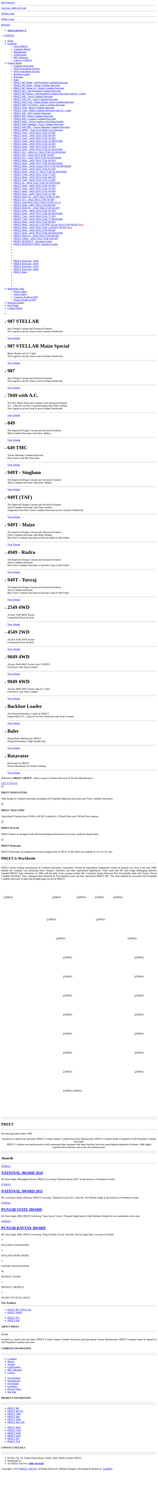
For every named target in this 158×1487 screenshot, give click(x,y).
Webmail (5, 25)
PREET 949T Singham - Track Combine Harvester (39, 124)
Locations (12, 1386)
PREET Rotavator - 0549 (26, 261)
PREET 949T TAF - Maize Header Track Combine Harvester (44, 102)
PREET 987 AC (15, 1411)
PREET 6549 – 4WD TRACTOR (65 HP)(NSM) (38, 213)
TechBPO (107, 1468)
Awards (11, 1364)
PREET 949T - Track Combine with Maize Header (39, 121)
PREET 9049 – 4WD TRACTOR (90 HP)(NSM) (38, 233)
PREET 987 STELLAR (19, 1309)
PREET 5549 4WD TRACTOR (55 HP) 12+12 (37, 202)
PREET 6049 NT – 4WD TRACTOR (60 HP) (37, 208)
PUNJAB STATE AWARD (21, 1209)
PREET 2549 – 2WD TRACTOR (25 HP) (35, 132)
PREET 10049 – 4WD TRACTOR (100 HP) (36, 238)
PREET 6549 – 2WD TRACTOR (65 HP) (35, 169)
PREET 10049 (14, 1312)
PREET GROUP (28, 1468)
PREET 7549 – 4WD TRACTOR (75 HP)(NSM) (38, 219)
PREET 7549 (14, 1430)
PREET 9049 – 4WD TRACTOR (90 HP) (35, 230)
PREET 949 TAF (16, 1422)
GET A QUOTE (9, 783)
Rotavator (18, 77)
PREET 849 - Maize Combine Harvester (33, 116)
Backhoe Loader (22, 74)
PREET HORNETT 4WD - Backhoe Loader (36, 244)
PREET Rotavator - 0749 (26, 266)
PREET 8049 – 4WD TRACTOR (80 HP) (35, 222)
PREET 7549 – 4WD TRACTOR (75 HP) (35, 216)
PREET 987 (13, 1408)
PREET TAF (13, 1441)
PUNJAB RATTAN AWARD (23, 1228)
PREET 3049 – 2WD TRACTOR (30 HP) (35, 135)
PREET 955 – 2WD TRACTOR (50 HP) (34, 155)
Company (12, 43)
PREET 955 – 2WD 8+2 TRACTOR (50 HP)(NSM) (40, 152)
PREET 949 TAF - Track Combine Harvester (36, 99)
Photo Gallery (20, 291)
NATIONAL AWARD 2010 (22, 1173)
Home (10, 40)
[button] (82, 30)
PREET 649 (13, 1320)
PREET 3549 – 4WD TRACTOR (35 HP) (35, 188)
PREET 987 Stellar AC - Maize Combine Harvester (39, 88)
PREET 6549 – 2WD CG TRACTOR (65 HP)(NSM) (40, 171)
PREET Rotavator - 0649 (26, 263)
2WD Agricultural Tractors (27, 68)
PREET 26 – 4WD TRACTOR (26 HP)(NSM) (37, 183)
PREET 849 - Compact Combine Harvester (35, 118)
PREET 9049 (14, 1427)
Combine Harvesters (23, 66)
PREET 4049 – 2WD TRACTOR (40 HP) (35, 144)
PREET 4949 (14, 1419)
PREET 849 (13, 1416)
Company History (22, 49)
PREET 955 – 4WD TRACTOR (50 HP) (34, 199)
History (11, 1361)
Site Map (11, 1392)
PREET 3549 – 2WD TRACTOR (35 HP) (35, 138)
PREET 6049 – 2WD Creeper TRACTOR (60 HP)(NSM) (42, 166)
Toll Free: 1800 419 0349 (13, 8)
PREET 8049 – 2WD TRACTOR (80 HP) (35, 177)
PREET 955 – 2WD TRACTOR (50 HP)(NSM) (37, 157)
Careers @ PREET (23, 60)
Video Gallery (20, 294)
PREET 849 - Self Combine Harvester (32, 113)
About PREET (21, 46)
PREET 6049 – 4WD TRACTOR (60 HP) (35, 205)
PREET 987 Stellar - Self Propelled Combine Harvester (41, 82)
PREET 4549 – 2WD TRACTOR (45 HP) (35, 146)
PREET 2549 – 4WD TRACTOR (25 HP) (35, 180)
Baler (16, 79)
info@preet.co (8, 2)
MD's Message (21, 57)
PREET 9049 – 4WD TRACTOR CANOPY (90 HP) (43, 227)
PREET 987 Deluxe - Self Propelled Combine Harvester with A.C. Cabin (49, 93)
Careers (11, 1372)
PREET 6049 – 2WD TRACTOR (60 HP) (35, 160)
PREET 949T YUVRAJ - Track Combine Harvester (39, 105)
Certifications (13, 1367)
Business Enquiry (16, 302)
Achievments (20, 54)
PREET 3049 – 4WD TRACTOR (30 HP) (35, 185)
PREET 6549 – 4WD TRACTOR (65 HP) (35, 210)
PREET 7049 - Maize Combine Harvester (34, 107)
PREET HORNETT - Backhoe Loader (33, 241)
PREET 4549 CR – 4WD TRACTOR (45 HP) (37, 196)
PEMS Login (7, 19)
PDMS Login (8, 13)
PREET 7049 (14, 1414)
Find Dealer (13, 305)
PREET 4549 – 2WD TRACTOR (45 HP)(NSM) (38, 149)
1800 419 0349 (36, 1463)
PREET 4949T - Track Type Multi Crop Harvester (38, 130)
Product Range (14, 63)
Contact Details (14, 308)
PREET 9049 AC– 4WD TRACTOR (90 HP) (36, 235)
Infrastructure (20, 52)
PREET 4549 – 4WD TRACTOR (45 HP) (35, 194)
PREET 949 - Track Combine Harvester (33, 96)
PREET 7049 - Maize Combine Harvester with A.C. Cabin (42, 110)
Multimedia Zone (15, 288)
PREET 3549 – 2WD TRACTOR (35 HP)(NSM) (38, 141)
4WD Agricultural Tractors (27, 71)
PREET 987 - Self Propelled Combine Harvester (37, 91)
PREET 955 (13, 1317)
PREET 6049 (14, 1436)
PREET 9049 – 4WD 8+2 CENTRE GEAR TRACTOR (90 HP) (49, 224)
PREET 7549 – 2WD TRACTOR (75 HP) (35, 174)
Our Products (13, 1378)
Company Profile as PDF (26, 297)
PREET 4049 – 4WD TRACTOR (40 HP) (35, 191)
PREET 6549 (14, 1433)
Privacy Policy (14, 1389)
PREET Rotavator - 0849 (26, 269)
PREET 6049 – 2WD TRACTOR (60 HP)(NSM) (38, 163)
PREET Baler (20, 272)
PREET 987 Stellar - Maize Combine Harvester (37, 85)
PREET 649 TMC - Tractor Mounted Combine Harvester (42, 127)
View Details (13, 338)
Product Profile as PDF (25, 300)
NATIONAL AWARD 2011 (22, 1191)
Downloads (13, 1383)
